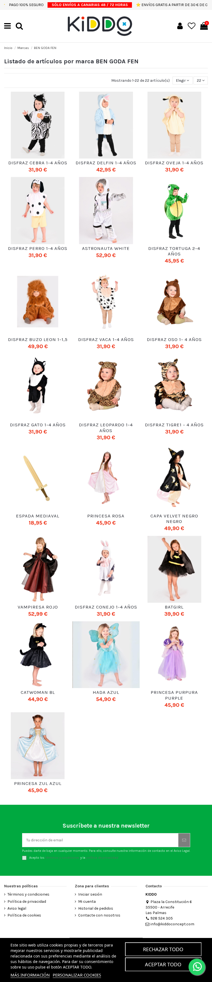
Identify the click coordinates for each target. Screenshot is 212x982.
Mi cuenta (87, 901)
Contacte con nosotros (99, 915)
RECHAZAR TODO (163, 949)
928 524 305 (161, 918)
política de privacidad (102, 858)
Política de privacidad (26, 901)
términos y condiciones (62, 858)
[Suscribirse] (184, 840)
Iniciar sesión (90, 894)
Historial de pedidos (95, 908)
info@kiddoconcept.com (172, 924)
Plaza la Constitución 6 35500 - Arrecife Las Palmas (168, 907)
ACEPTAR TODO (163, 964)
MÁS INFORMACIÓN (30, 975)
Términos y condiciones (28, 894)
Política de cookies (24, 915)
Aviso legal (16, 908)
